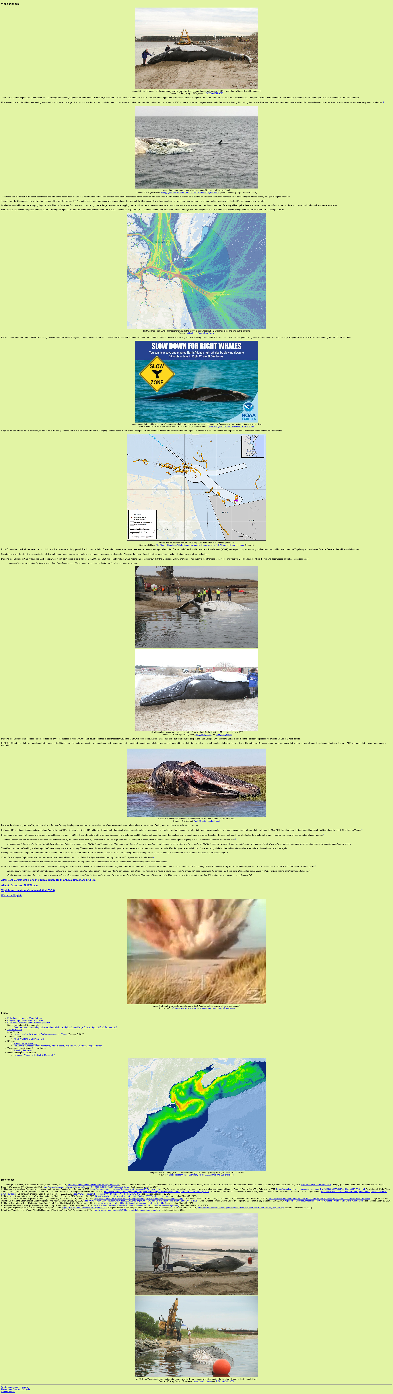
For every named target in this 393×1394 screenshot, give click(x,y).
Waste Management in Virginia (14, 1387)
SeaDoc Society (14, 1029)
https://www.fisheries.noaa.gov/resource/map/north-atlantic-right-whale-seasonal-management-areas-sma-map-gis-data (156, 1191)
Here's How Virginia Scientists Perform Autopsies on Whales (40, 1034)
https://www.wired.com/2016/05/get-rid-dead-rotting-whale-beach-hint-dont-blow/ (131, 1203)
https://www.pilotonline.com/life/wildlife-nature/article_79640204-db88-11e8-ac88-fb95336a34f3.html (86, 1187)
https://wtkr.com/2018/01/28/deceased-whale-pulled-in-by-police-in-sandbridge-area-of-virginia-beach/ (138, 1198)
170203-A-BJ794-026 (213, 93)
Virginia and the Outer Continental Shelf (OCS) (28, 890)
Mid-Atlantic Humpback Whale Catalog (24, 1018)
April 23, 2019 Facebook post (207, 821)
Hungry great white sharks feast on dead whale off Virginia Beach (190, 192)
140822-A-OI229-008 (202, 1381)
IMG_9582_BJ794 (224, 734)
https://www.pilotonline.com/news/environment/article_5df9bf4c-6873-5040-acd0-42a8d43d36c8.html (320, 1189)
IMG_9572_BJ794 (204, 734)
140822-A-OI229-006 (225, 1381)
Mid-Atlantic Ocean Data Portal (200, 333)
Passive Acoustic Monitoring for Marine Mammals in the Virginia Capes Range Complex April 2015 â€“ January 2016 (65, 1027)
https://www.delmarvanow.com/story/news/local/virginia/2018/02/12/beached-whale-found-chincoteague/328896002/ (319, 1198)
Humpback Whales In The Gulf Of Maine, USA (34, 1055)
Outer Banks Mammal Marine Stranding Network (28, 1023)
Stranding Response (22, 1050)
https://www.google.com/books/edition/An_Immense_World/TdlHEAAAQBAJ (106, 1194)
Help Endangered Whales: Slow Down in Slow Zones (231, 426)
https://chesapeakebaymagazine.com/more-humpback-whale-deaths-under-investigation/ (324, 1201)
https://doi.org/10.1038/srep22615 (316, 1185)
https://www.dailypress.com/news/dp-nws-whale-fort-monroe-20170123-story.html (126, 1189)
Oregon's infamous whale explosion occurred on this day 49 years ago (203, 1008)
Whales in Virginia (11, 895)
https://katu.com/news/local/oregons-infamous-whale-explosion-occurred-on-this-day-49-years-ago (136, 1205)
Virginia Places (8, 1391)
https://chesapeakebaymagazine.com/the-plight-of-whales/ (93, 1185)
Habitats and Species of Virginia (15, 1389)
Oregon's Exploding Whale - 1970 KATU (25, 1020)
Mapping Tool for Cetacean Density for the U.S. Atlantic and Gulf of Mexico (200, 1175)
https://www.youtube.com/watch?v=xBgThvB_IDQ (84, 1208)
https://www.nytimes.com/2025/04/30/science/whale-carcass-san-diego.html (126, 1210)
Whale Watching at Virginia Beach (29, 1039)
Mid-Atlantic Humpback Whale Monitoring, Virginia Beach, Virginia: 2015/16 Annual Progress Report (200, 545)
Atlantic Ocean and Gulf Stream (19, 885)
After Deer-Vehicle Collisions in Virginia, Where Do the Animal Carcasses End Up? (48, 880)
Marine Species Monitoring (25, 1043)
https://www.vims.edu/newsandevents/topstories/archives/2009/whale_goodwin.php (132, 1196)
